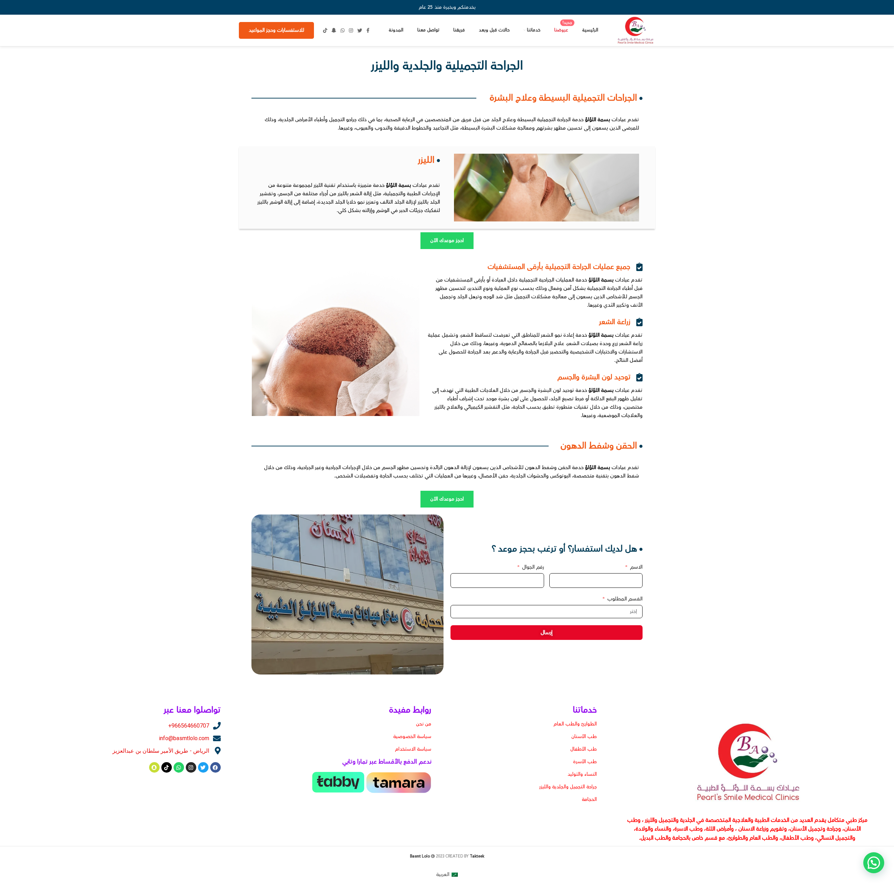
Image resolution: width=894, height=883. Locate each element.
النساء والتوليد (582, 774)
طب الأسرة (585, 762)
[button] (873, 862)
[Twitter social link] (359, 30)
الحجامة (589, 799)
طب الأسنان (584, 736)
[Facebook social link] (368, 30)
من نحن (423, 724)
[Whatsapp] (179, 767)
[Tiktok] (166, 767)
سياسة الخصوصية (412, 736)
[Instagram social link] (351, 30)
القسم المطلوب (625, 599)
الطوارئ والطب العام (575, 724)
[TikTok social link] (325, 30)
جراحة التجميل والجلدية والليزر (568, 787)
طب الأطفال (583, 749)
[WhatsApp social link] (342, 30)
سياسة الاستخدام (413, 749)
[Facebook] (215, 767)
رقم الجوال (532, 567)
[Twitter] (203, 767)
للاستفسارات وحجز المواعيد (276, 30)
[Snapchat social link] (333, 30)
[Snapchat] (154, 767)
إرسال (546, 632)
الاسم (636, 567)
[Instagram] (191, 767)
